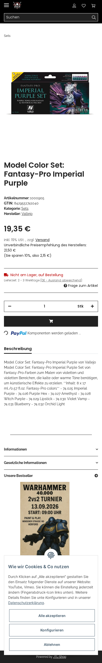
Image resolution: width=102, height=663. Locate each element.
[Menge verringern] (9, 306)
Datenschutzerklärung (26, 603)
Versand (42, 239)
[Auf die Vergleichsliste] (74, 57)
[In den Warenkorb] (51, 321)
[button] (74, 5)
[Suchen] (94, 17)
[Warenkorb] (93, 5)
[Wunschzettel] (83, 5)
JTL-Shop (59, 657)
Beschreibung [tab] (18, 349)
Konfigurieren (52, 630)
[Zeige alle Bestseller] (96, 476)
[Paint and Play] (17, 5)
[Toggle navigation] (6, 3)
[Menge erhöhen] (92, 306)
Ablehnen (52, 644)
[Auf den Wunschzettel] (87, 57)
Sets (24, 208)
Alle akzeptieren (52, 615)
